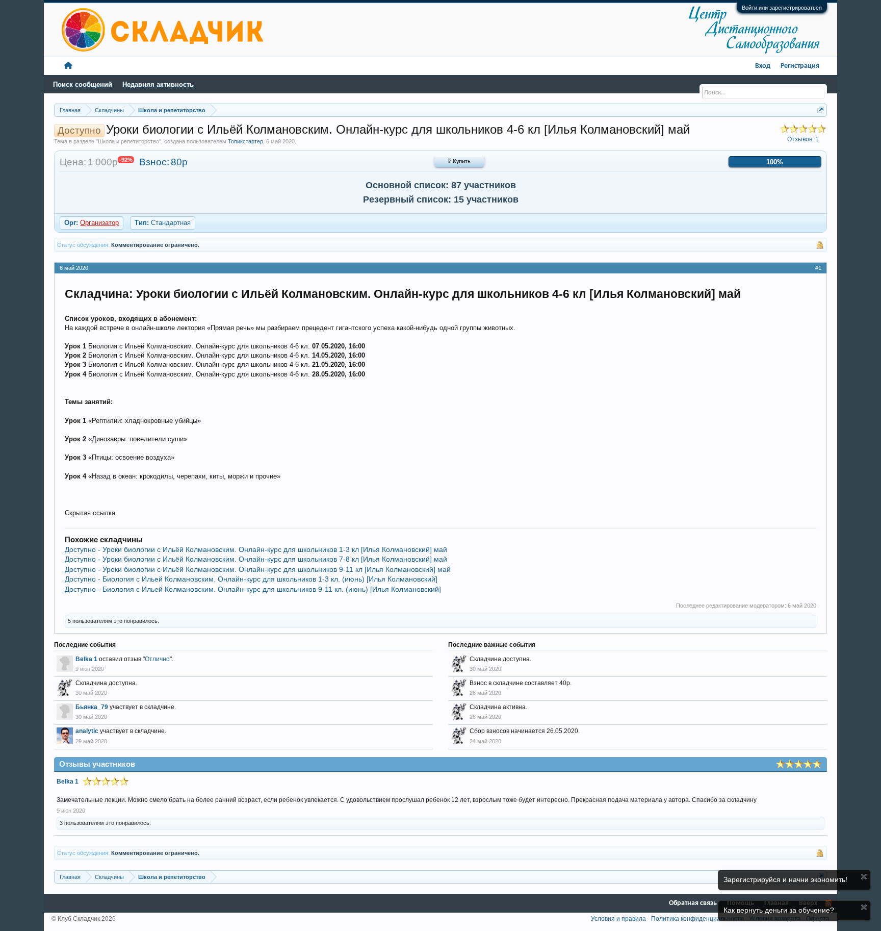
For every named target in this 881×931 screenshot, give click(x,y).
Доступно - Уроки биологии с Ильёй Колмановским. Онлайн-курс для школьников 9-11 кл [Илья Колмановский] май (258, 569)
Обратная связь (693, 903)
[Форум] (68, 66)
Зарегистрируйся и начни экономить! (785, 879)
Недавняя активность (158, 84)
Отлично (157, 659)
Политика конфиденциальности (697, 918)
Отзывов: (803, 139)
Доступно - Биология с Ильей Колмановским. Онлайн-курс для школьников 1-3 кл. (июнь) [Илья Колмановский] (251, 579)
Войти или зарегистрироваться (782, 8)
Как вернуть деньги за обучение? (778, 910)
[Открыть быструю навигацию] (820, 110)
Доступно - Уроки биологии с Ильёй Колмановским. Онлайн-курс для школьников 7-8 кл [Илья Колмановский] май (256, 559)
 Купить (459, 162)
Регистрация (800, 66)
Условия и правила (618, 918)
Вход (762, 66)
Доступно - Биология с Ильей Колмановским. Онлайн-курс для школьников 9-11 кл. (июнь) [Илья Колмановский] (253, 589)
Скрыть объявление (864, 876)
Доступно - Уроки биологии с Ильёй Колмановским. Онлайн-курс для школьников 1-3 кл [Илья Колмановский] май (256, 549)
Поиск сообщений (82, 84)
